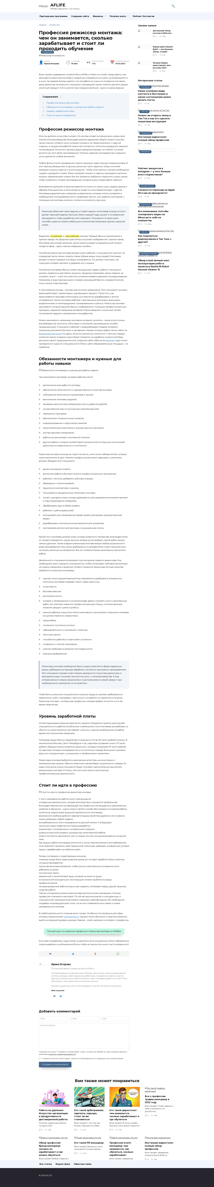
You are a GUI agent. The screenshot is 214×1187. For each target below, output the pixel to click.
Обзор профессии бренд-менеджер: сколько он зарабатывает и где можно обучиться (51, 1148)
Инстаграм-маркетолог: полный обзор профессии (153, 138)
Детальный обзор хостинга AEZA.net (162, 32)
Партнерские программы (53, 16)
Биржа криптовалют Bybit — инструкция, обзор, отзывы (163, 49)
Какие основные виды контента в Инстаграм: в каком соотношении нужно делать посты (154, 95)
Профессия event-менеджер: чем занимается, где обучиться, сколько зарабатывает (121, 1148)
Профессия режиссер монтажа (62, 103)
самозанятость (71, 917)
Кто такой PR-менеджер (89, 1142)
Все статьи (46, 1164)
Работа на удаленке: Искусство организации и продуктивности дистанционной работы (53, 1115)
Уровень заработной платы (60, 111)
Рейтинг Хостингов (143, 16)
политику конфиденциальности (62, 1054)
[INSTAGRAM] (156, 163)
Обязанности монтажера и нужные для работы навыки (75, 107)
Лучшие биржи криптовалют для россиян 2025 (162, 65)
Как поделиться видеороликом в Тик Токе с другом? (154, 239)
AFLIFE (57, 5)
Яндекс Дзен (62, 1164)
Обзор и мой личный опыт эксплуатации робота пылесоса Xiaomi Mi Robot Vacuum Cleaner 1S (154, 265)
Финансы (98, 16)
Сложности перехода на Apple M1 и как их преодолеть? (156, 191)
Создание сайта (80, 16)
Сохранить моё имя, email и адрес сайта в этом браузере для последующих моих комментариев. (82, 1058)
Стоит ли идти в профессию (61, 115)
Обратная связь (83, 1164)
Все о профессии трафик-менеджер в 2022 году (157, 1099)
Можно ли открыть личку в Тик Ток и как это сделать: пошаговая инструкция (154, 118)
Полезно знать (118, 16)
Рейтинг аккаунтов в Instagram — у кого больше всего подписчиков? (154, 171)
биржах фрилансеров (50, 334)
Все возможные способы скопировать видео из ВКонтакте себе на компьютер (153, 216)
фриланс (110, 340)
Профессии (47, 52)
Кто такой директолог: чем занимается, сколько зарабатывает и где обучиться (124, 1115)
